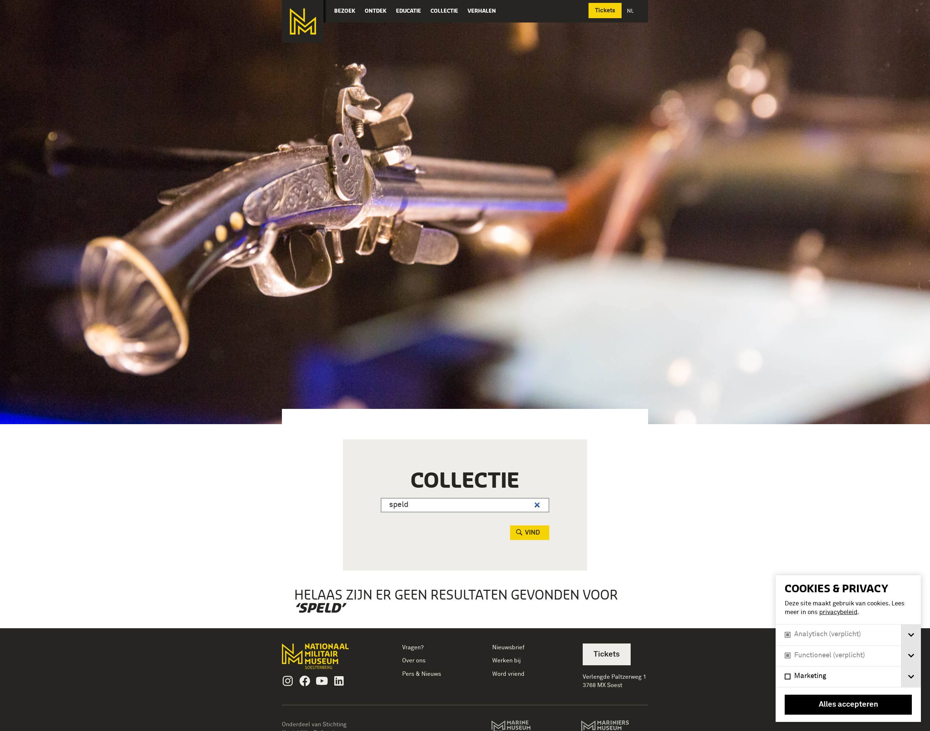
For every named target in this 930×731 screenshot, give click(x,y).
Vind (532, 532)
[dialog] (848, 648)
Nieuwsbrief (508, 647)
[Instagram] (288, 681)
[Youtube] (322, 681)
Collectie (444, 10)
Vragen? (413, 647)
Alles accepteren (848, 704)
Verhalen (482, 10)
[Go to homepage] (327, 659)
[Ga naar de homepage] (303, 21)
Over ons (413, 660)
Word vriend (508, 674)
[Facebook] (305, 681)
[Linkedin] (339, 681)
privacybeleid (838, 612)
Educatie (408, 10)
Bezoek (344, 10)
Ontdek (376, 10)
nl (631, 11)
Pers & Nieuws (421, 674)
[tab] (911, 635)
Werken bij (506, 660)
